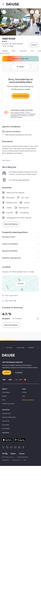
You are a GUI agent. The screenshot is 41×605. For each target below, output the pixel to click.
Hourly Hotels (20, 347)
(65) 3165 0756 (10, 301)
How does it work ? (9, 237)
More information (11, 224)
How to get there (11, 295)
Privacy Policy (16, 460)
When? (21, 67)
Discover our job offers (8, 404)
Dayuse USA (5, 421)
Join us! (6, 372)
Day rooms (9, 347)
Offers (13, 51)
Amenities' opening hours (11, 258)
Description (23, 51)
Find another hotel (20, 96)
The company (6, 392)
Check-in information (10, 244)
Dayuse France (6, 413)
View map (34, 45)
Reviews (4, 396)
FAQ (32, 51)
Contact (24, 392)
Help (23, 396)
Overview (5, 51)
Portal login (18, 372)
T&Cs (24, 460)
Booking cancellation (28, 400)
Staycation (31, 347)
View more (6, 160)
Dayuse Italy (5, 425)
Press (3, 400)
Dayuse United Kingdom (9, 417)
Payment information (9, 251)
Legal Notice (5, 460)
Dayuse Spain (6, 428)
